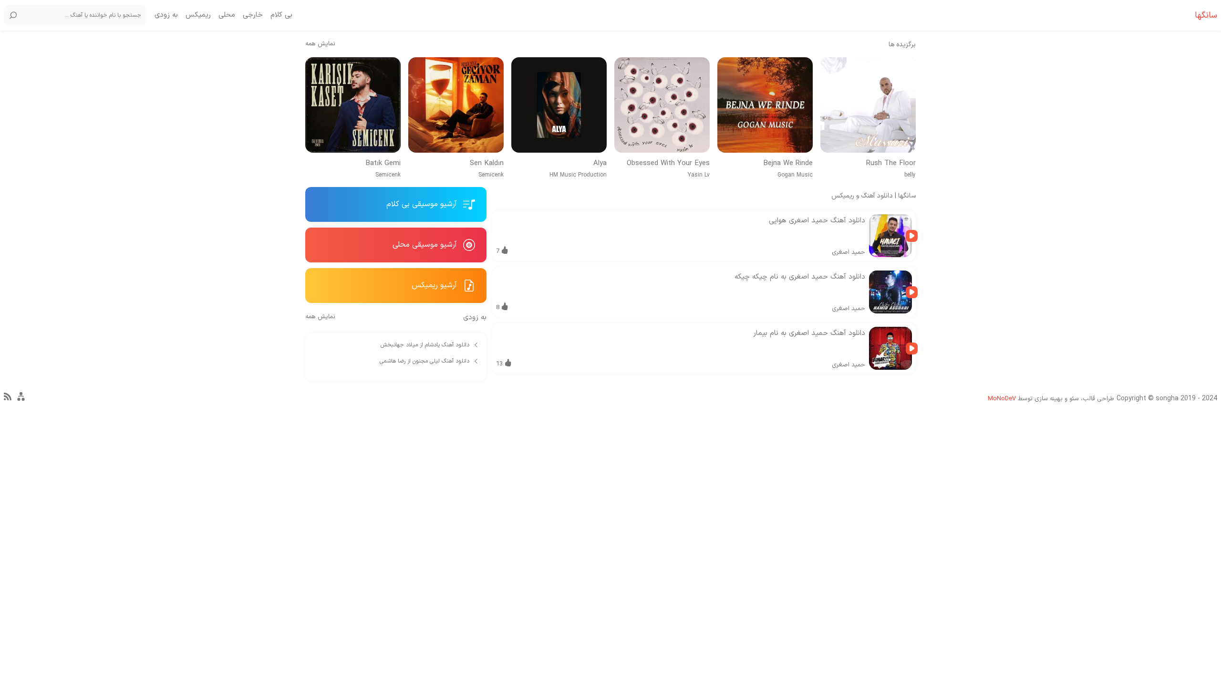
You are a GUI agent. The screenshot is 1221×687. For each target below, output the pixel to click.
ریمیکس (198, 15)
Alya (600, 163)
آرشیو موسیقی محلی (426, 244)
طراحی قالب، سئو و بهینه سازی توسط (1051, 399)
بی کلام (281, 15)
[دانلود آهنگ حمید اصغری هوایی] (890, 235)
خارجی (253, 15)
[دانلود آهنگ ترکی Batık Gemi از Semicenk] (353, 105)
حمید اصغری (848, 252)
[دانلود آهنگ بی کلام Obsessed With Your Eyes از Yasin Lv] (662, 105)
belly (910, 175)
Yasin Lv (699, 175)
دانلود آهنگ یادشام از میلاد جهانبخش (426, 345)
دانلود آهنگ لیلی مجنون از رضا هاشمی (425, 361)
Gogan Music (795, 175)
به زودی (166, 15)
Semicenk (491, 175)
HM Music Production (578, 175)
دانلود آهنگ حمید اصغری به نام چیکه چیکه (800, 276)
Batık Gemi (383, 163)
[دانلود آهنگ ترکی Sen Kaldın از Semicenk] (456, 105)
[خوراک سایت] (7, 399)
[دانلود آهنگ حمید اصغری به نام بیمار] (890, 348)
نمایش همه (320, 44)
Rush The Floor (891, 163)
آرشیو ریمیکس (435, 285)
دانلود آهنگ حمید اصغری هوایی (817, 220)
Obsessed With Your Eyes (668, 163)
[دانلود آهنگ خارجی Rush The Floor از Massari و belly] (868, 105)
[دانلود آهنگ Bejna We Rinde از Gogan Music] (765, 105)
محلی (226, 15)
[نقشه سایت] (21, 401)
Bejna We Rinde (788, 163)
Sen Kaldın (487, 163)
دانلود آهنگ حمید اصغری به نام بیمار (809, 333)
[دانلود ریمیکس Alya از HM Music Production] (559, 105)
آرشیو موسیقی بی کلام (422, 204)
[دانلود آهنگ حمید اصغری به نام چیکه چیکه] (890, 292)
